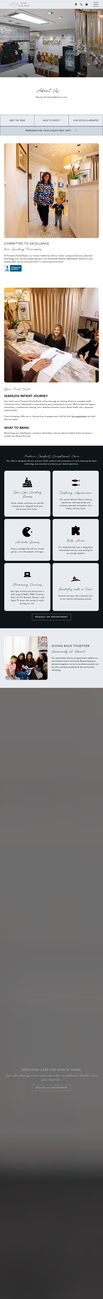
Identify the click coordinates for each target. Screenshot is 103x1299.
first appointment (79, 416)
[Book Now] (86, 4)
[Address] (76, 4)
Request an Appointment (51, 1088)
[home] (19, 4)
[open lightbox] (51, 38)
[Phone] (81, 4)
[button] (96, 4)
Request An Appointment (51, 617)
